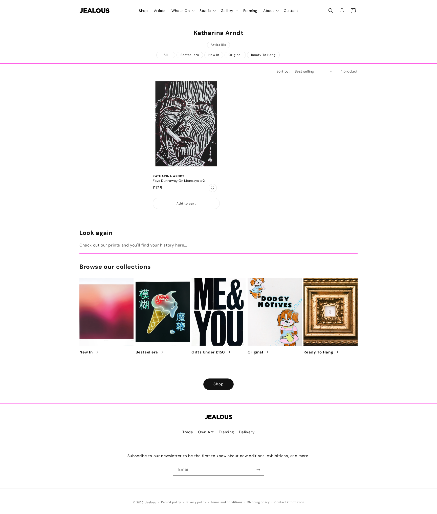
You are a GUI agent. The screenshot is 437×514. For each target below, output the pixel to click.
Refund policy (171, 502)
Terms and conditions (227, 502)
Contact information (289, 502)
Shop (218, 384)
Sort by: (283, 71)
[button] (182, 10)
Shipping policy (258, 502)
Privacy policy (196, 502)
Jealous (150, 502)
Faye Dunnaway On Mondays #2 (179, 181)
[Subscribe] (258, 470)
